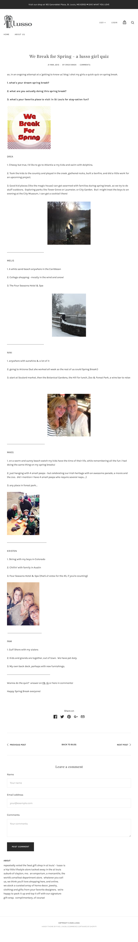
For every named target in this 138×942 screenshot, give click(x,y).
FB (43, 683)
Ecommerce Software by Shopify (81, 926)
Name (10, 774)
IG (47, 683)
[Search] (132, 23)
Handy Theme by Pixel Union (54, 926)
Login (114, 22)
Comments (85, 65)
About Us (20, 34)
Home (6, 34)
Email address (15, 794)
